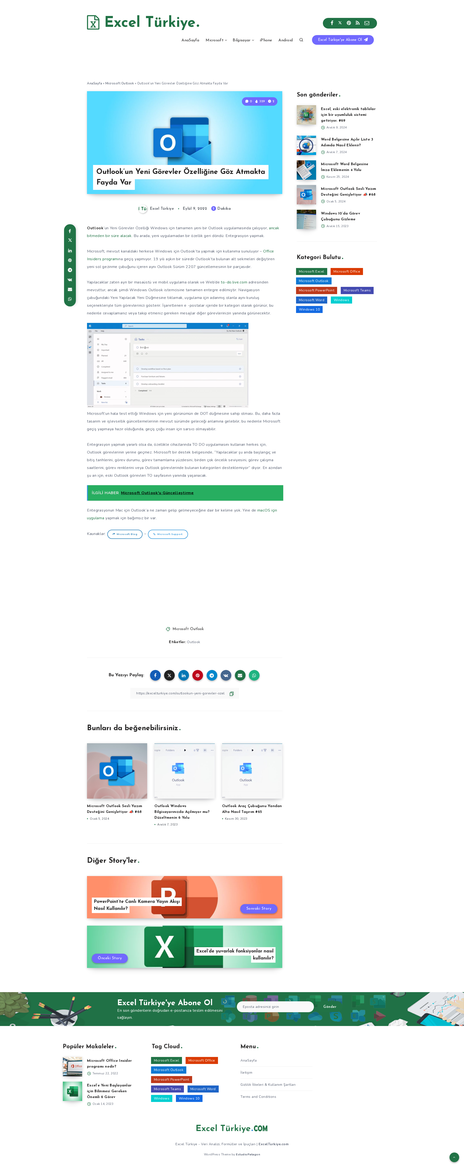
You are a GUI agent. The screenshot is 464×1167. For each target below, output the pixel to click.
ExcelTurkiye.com (274, 1144)
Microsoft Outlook (119, 83)
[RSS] (358, 23)
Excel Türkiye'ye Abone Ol (340, 40)
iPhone (266, 40)
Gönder (329, 1007)
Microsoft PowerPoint (316, 290)
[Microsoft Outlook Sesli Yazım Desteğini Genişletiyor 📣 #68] (306, 194)
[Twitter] (340, 23)
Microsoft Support (170, 534)
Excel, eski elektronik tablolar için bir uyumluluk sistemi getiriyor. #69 (348, 115)
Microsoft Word (311, 300)
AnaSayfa (190, 40)
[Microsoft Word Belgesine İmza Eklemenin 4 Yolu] (306, 170)
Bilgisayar (241, 40)
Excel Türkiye (147, 23)
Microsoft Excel (311, 271)
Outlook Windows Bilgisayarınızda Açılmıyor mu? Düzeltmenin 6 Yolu (182, 812)
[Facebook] (332, 23)
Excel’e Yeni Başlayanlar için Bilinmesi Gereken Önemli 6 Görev (109, 1091)
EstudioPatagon (248, 1154)
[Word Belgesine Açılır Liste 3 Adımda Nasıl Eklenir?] (306, 145)
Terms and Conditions (258, 1096)
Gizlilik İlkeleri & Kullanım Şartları (268, 1084)
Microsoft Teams (357, 290)
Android (285, 40)
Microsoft (215, 40)
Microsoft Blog (127, 534)
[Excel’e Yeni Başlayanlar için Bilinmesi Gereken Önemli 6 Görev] (72, 1091)
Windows (341, 300)
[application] (167, 365)
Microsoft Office (347, 271)
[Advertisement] (184, 581)
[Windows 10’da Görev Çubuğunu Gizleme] (306, 219)
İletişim (246, 1072)
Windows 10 (309, 309)
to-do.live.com (234, 282)
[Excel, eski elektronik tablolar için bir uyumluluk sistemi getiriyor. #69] (306, 115)
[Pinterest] (349, 23)
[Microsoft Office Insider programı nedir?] (72, 1066)
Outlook (193, 642)
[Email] (367, 23)
